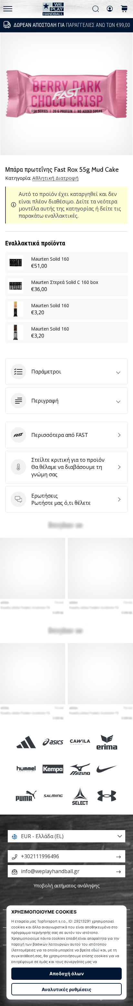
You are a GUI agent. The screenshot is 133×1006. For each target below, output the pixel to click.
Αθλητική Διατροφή (55, 178)
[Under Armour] (106, 796)
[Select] (79, 796)
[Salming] (53, 796)
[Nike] (106, 769)
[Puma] (26, 796)
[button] (66, 371)
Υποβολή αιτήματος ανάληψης (67, 885)
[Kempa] (53, 769)
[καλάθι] (124, 9)
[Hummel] (26, 769)
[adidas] (26, 742)
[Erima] (106, 742)
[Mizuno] (79, 769)
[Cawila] (79, 742)
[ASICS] (53, 742)
